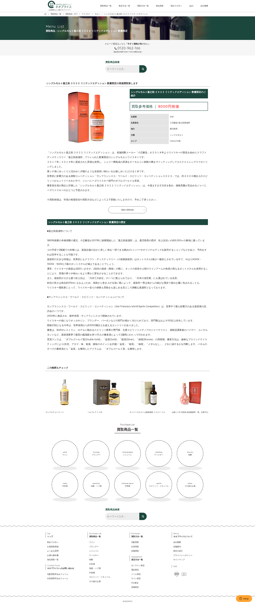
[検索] (143, 69)
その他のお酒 (95, 581)
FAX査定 (134, 583)
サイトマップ (179, 559)
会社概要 (204, 6)
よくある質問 (53, 551)
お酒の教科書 (53, 555)
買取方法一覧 (143, 6)
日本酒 (92, 564)
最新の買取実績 (127, 210)
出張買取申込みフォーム (57, 578)
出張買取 (135, 546)
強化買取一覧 (53, 559)
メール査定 (136, 574)
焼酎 (91, 559)
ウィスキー (94, 555)
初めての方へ (176, 6)
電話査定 (135, 570)
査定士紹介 (178, 551)
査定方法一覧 (124, 6)
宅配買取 (135, 542)
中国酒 (92, 572)
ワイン (92, 542)
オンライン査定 (138, 565)
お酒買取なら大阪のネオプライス (60, 10)
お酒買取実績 (53, 546)
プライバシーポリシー (182, 555)
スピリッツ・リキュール (99, 577)
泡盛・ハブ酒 (95, 568)
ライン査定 (136, 578)
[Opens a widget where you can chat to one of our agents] (244, 599)
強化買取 (160, 6)
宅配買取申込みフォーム (57, 574)
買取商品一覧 (106, 6)
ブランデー (94, 546)
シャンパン (94, 551)
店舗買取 (135, 551)
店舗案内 (177, 546)
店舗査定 (135, 587)
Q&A (191, 6)
